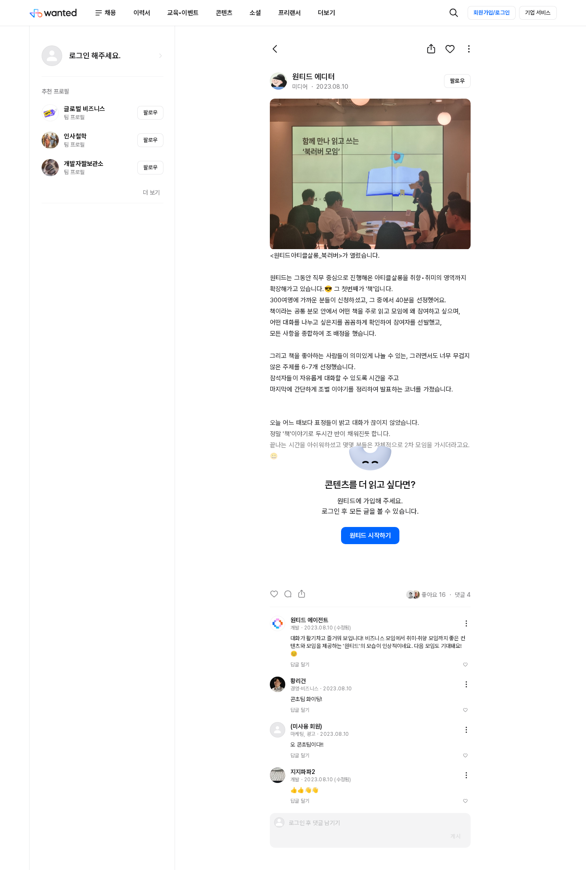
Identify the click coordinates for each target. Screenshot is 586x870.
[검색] (454, 13)
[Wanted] (61, 13)
